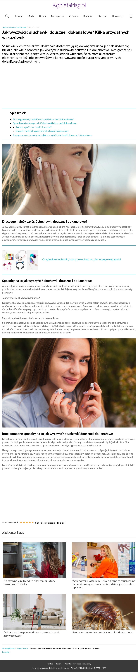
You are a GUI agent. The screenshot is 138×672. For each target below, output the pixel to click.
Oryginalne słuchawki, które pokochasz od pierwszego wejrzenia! (81, 259)
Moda (31, 16)
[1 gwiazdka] (21, 522)
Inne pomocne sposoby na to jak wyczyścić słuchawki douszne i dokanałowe (52, 135)
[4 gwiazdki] (30, 522)
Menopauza (57, 16)
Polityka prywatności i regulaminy (78, 664)
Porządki (5, 652)
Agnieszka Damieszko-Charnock (14, 27)
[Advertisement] (69, 85)
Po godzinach (22, 648)
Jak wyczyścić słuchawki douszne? (33, 127)
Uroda (42, 16)
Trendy (18, 16)
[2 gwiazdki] (24, 522)
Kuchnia (87, 16)
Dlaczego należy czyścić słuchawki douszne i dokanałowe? (43, 119)
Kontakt (50, 664)
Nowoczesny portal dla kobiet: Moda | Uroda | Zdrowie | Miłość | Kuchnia (62, 668)
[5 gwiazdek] (33, 522)
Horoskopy (118, 16)
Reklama (59, 664)
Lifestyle (102, 16)
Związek (73, 16)
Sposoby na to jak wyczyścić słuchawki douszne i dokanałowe (45, 123)
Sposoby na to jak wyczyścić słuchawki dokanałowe (42, 130)
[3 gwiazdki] (27, 522)
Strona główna (8, 648)
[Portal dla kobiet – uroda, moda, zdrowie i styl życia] (69, 5)
